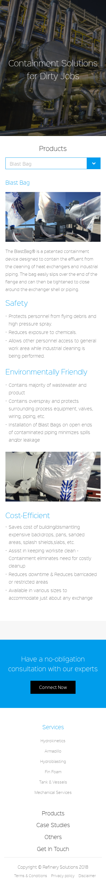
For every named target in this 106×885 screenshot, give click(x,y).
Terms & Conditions (30, 875)
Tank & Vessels (53, 782)
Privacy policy (62, 875)
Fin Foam (53, 771)
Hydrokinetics (53, 740)
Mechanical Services (53, 792)
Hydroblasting (53, 761)
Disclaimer (87, 875)
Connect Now (53, 687)
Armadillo (53, 751)
